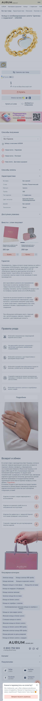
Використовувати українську (21, 697)
